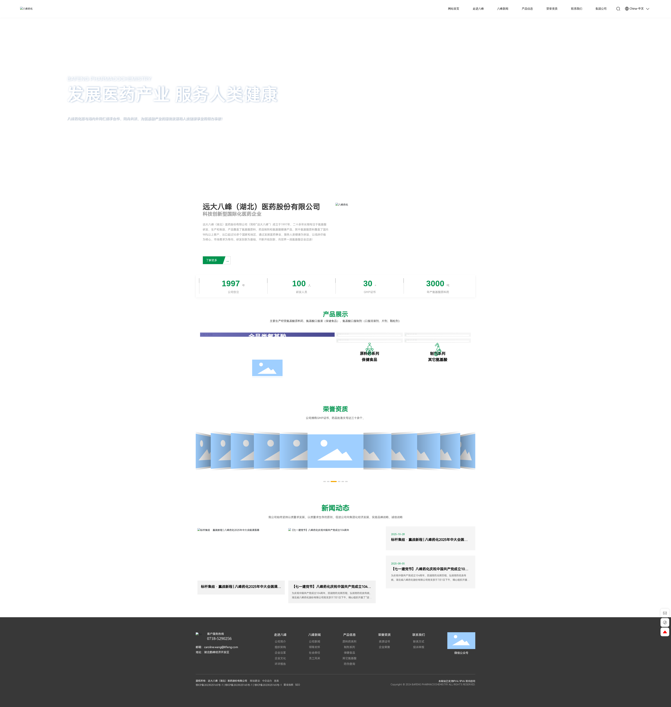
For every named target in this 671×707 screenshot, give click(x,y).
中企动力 (267, 680)
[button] (56, 179)
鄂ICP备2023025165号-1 (209, 685)
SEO (297, 684)
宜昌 (276, 680)
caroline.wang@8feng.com (221, 647)
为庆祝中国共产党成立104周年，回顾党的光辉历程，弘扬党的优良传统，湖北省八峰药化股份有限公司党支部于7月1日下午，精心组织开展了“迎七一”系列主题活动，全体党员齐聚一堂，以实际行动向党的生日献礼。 (332, 597)
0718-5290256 (219, 638)
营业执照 (288, 684)
